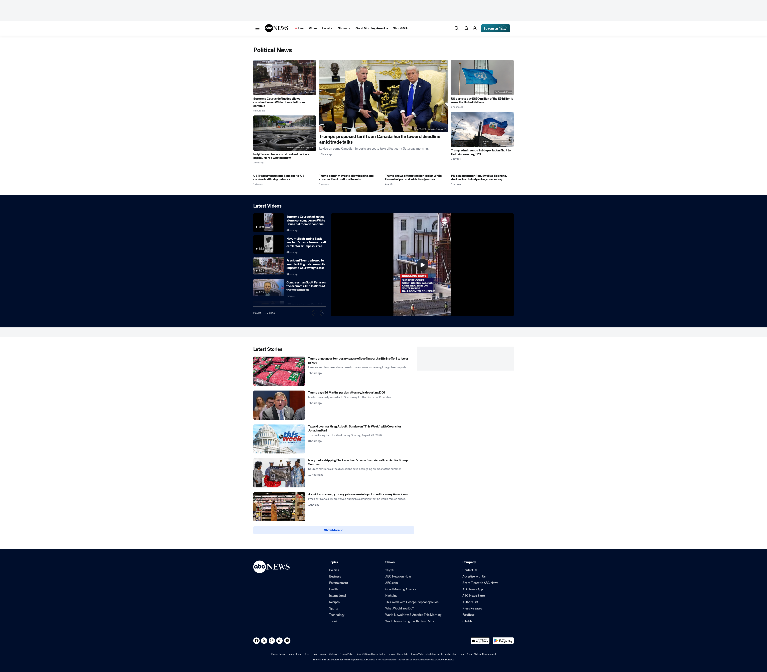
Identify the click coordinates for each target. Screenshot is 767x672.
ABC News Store (473, 595)
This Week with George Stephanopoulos (411, 602)
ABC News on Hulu (398, 576)
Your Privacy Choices (315, 654)
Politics (334, 570)
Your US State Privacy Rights (371, 654)
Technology (337, 614)
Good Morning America (400, 589)
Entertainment (338, 583)
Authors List (470, 602)
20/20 (389, 570)
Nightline (391, 595)
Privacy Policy (278, 654)
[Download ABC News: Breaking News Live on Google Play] (503, 640)
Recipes (334, 602)
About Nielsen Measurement (481, 654)
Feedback (468, 614)
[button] (257, 28)
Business (335, 576)
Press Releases (472, 608)
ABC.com (391, 583)
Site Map (468, 621)
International (337, 595)
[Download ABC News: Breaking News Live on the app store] (480, 640)
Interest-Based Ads (398, 654)
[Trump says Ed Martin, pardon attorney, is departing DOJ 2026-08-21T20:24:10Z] (279, 405)
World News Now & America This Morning (413, 614)
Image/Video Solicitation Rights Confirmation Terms (437, 654)
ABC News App (472, 589)
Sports (333, 608)
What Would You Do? (399, 608)
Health (333, 589)
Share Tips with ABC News (480, 583)
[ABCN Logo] (276, 28)
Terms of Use (294, 654)
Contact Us (469, 570)
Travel (333, 621)
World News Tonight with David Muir (409, 621)
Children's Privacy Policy (341, 654)
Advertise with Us (474, 576)
